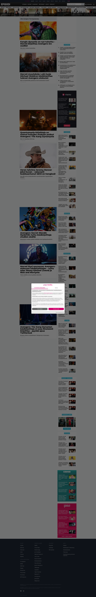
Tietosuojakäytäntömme (60, 312)
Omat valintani (39, 308)
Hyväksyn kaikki (56, 308)
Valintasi (56, 287)
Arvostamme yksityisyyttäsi (39, 287)
